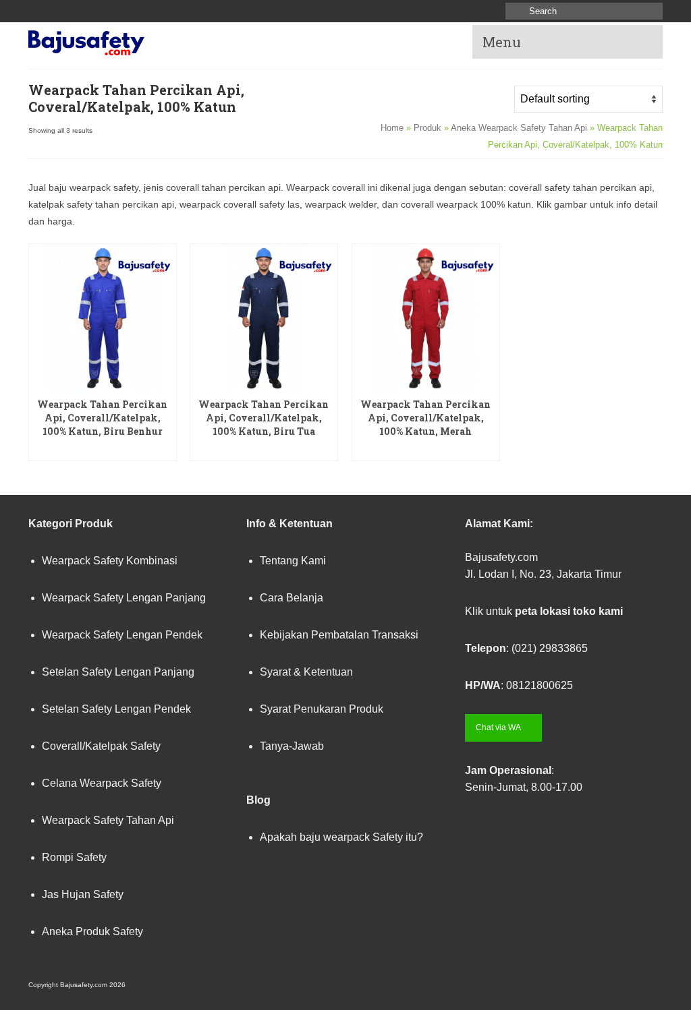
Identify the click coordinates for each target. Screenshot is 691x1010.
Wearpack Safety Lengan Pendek (122, 635)
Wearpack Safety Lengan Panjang (124, 597)
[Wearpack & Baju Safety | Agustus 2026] (127, 40)
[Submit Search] (515, 11)
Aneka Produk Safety (92, 931)
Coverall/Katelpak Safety (101, 746)
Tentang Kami (293, 560)
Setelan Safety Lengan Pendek (116, 709)
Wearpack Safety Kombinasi (109, 560)
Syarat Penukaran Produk (321, 709)
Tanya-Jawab (292, 746)
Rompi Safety (74, 857)
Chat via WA (499, 727)
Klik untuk (544, 611)
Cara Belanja (291, 597)
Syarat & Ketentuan (306, 672)
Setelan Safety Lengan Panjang (118, 672)
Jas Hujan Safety (82, 894)
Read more (102, 449)
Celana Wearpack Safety (101, 783)
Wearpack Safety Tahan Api (108, 820)
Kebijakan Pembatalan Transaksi (339, 635)
